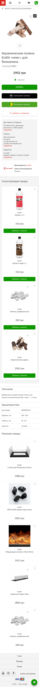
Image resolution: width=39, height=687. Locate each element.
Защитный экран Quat (19, 594)
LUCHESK (24, 684)
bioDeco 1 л (19, 215)
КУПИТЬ (19, 87)
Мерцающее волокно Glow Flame (19, 552)
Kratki (29, 165)
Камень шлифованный (19, 312)
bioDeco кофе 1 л (20, 263)
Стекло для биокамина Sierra (19, 468)
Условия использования (28, 673)
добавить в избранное (20, 113)
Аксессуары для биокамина (18, 9)
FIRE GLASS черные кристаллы (19, 510)
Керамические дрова (19, 360)
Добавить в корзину (19, 231)
